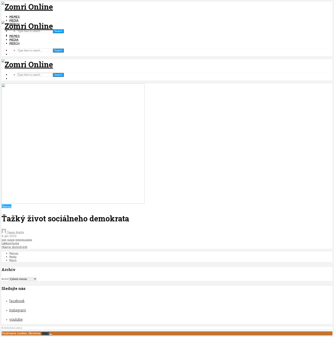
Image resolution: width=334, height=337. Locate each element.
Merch (14, 43)
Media (14, 20)
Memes (14, 17)
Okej (45, 333)
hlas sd (10, 240)
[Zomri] (50, 334)
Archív (5, 279)
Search (58, 31)
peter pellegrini (23, 240)
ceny (4, 240)
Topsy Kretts (15, 232)
